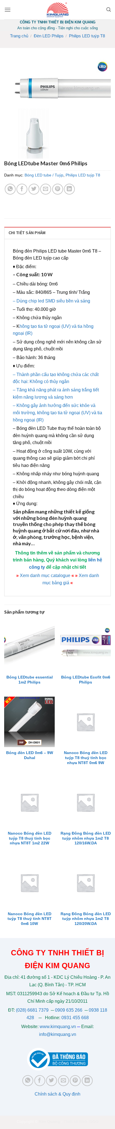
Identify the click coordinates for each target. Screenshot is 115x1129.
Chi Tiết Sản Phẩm (27, 233)
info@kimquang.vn (57, 1034)
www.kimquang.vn (58, 1026)
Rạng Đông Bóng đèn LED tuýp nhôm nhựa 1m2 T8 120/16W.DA (86, 838)
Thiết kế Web (75, 1121)
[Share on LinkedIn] (69, 189)
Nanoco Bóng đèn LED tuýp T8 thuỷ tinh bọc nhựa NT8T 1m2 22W (29, 838)
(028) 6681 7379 (33, 1010)
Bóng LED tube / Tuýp (44, 175)
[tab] (57, 233)
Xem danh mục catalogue (45, 575)
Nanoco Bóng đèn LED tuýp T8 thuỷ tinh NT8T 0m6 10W (30, 919)
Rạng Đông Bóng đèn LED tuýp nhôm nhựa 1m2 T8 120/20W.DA (86, 919)
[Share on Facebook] (21, 189)
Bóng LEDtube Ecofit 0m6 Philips (85, 679)
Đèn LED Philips (49, 35)
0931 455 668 (75, 1017)
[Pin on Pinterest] (57, 189)
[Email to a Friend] (45, 189)
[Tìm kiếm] (108, 9)
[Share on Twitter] (33, 189)
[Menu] (7, 9)
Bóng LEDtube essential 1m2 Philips (29, 679)
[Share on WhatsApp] (10, 189)
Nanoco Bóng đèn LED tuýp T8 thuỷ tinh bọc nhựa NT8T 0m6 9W (85, 758)
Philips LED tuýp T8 (87, 35)
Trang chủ (19, 35)
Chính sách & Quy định (57, 1094)
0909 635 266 (68, 1010)
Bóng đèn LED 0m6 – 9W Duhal (29, 755)
